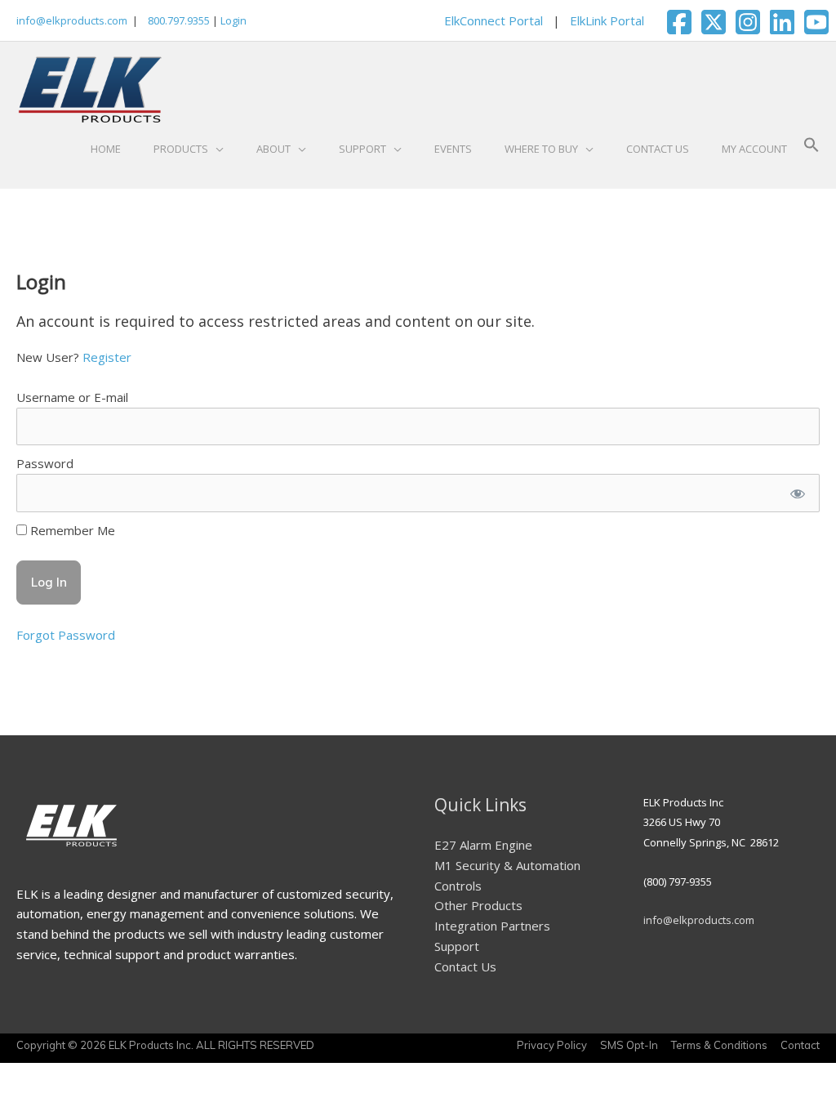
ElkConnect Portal (493, 20)
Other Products (478, 905)
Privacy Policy (552, 1044)
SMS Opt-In (629, 1044)
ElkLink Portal (607, 20)
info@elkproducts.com (71, 20)
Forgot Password (65, 635)
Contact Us (465, 966)
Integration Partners (492, 925)
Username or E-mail (72, 397)
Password (44, 463)
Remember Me (71, 530)
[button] (811, 148)
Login (233, 20)
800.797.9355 (177, 20)
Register (106, 357)
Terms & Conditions (719, 1044)
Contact (800, 1044)
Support (456, 946)
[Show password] (797, 493)
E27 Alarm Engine (483, 845)
